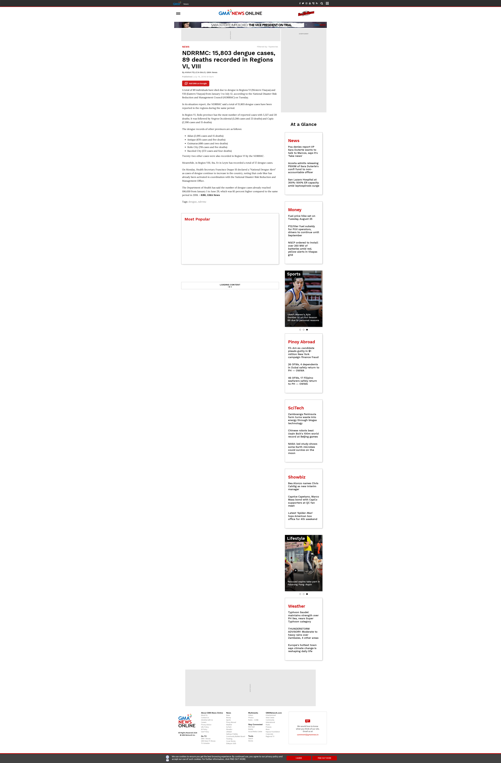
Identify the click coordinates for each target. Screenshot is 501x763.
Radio (268, 725)
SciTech (228, 727)
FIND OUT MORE (324, 758)
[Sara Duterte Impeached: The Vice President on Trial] (250, 25)
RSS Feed (251, 727)
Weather (229, 725)
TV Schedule (205, 743)
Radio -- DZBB (253, 720)
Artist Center (270, 717)
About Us (204, 715)
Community (270, 720)
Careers (203, 722)
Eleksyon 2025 (231, 743)
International (270, 722)
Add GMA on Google (196, 83)
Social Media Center (255, 731)
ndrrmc (202, 201)
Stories (250, 741)
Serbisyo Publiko (232, 734)
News (186, 4)
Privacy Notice (206, 725)
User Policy (205, 732)
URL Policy (205, 727)
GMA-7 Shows (205, 739)
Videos (250, 715)
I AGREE (299, 758)
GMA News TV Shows (208, 741)
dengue (193, 201)
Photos (251, 717)
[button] (300, 329)
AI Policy (204, 729)
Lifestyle (229, 732)
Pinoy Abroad (231, 722)
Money (228, 717)
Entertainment (271, 715)
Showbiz (229, 729)
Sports (228, 720)
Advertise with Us (207, 720)
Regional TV (270, 736)
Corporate (269, 734)
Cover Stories (230, 741)
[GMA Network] (177, 3)
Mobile (250, 729)
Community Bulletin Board (235, 736)
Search (250, 738)
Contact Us (205, 717)
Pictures (268, 727)
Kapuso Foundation (273, 732)
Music (268, 729)
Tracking (229, 739)
